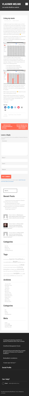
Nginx (4, 271)
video (15, 275)
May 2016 (7, 289)
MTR (10, 269)
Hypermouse (16, 265)
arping (4, 262)
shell (24, 273)
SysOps (6, 248)
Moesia (20, 391)
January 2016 (8, 292)
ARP (24, 259)
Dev (5, 246)
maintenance (14, 267)
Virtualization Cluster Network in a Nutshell (7, 127)
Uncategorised (8, 250)
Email (3, 163)
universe (12, 275)
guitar (13, 265)
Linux (22, 265)
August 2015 (7, 297)
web (21, 275)
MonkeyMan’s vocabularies (11, 207)
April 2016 (7, 291)
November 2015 (8, 294)
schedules (19, 114)
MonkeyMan (6, 269)
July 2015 (7, 298)
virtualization (18, 275)
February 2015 (8, 301)
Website (4, 169)
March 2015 (7, 300)
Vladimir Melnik (11, 4)
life (19, 265)
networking (20, 269)
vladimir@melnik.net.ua (14, 383)
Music (5, 114)
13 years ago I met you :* (10, 209)
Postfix (19, 271)
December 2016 (8, 285)
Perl (15, 271)
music (15, 114)
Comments (8, 325)
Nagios (15, 269)
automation (8, 262)
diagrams (23, 262)
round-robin (22, 271)
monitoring (20, 267)
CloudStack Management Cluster (12, 203)
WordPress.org (8, 327)
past (13, 271)
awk (12, 262)
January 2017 (8, 284)
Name (4, 157)
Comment (4, 141)
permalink (5, 116)
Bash (15, 262)
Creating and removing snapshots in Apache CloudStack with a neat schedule (13, 340)
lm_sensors (5, 267)
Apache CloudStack (16, 259)
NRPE (7, 271)
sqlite (4, 275)
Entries (7, 324)
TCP (6, 275)
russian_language (6, 273)
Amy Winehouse (6, 259)
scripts (17, 273)
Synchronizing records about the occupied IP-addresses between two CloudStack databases (14, 352)
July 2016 (7, 286)
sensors (21, 273)
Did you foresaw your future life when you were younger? (22, 127)
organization (10, 271)
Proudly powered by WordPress (8, 391)
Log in (6, 322)
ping (17, 271)
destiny (19, 262)
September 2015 (8, 295)
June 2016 (7, 288)
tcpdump (8, 275)
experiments (10, 114)
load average (10, 267)
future (11, 265)
